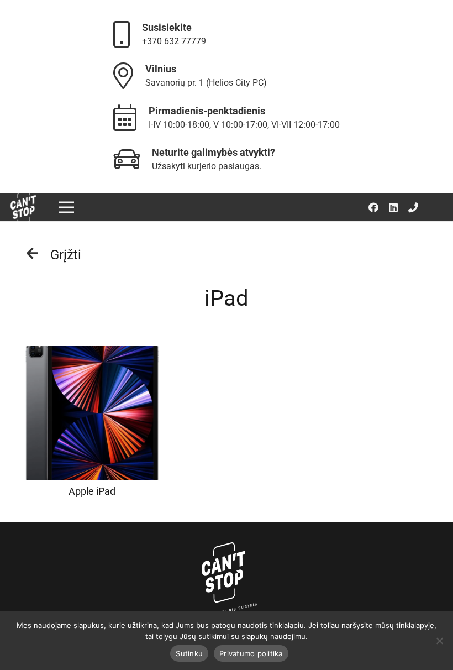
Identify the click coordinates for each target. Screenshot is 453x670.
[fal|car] (131, 159)
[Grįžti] (37, 255)
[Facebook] (373, 207)
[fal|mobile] (126, 34)
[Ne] (439, 640)
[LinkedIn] (393, 207)
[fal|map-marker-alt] (128, 75)
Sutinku (189, 653)
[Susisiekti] (413, 207)
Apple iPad (92, 491)
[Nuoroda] (23, 208)
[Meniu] (66, 207)
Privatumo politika (251, 653)
